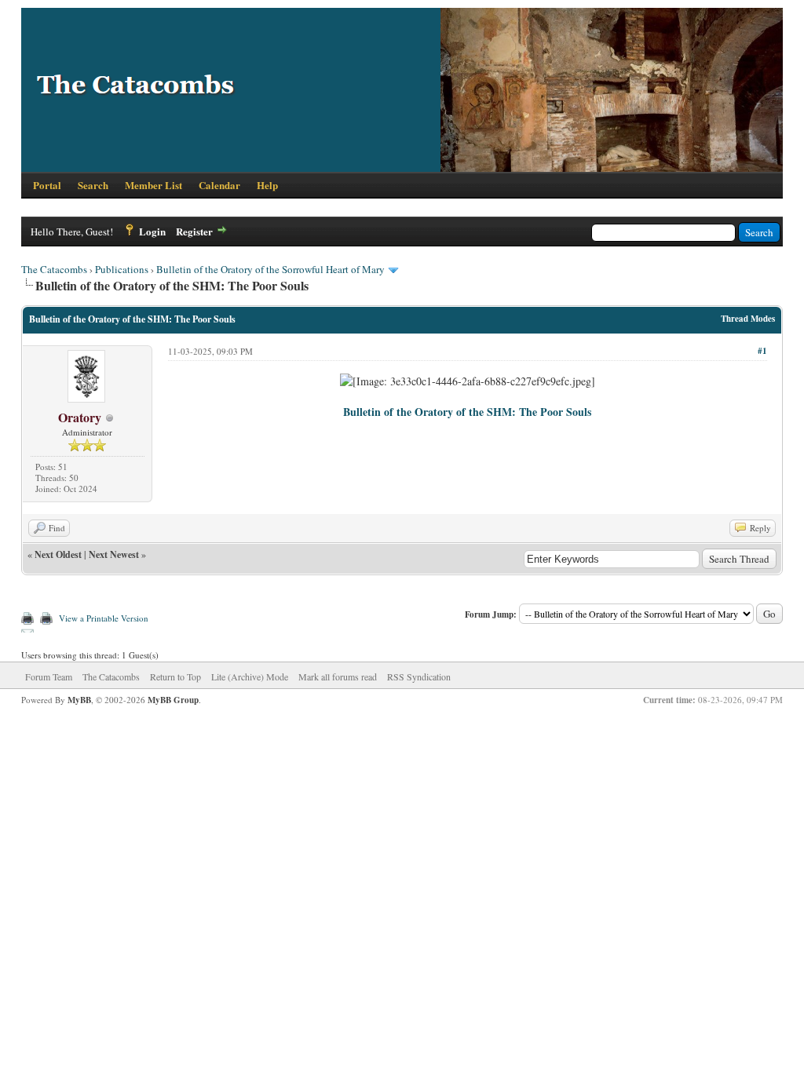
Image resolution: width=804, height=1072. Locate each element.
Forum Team (48, 676)
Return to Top (175, 676)
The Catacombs (54, 269)
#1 (762, 351)
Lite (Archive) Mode (249, 676)
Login (152, 231)
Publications (121, 269)
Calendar (219, 184)
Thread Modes (748, 318)
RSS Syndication (419, 676)
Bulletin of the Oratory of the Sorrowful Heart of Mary (270, 269)
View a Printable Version (103, 618)
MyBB (79, 700)
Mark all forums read (337, 676)
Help (267, 184)
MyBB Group (173, 700)
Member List (153, 184)
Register (194, 231)
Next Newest (114, 554)
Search (93, 184)
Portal (47, 184)
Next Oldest (58, 554)
